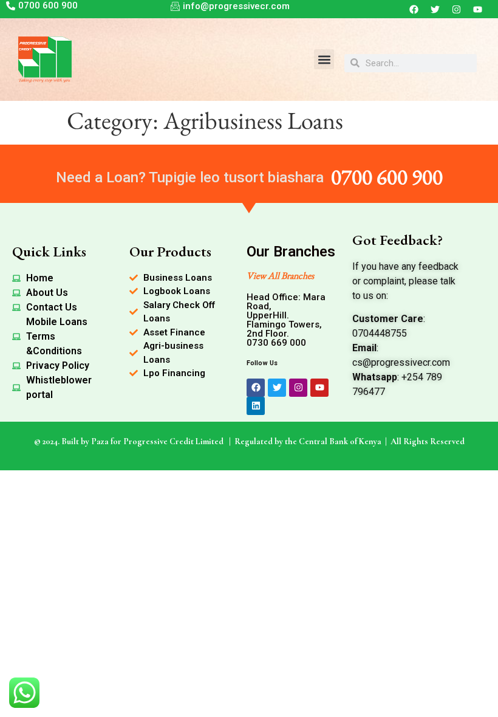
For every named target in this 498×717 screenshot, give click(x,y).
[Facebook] (414, 9)
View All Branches (280, 275)
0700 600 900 (387, 176)
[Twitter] (435, 9)
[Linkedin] (256, 406)
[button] (324, 59)
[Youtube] (478, 9)
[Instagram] (457, 9)
